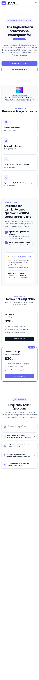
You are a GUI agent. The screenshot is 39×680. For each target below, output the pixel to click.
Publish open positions (19, 69)
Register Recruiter (19, 338)
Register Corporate (19, 376)
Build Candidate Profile (18, 63)
